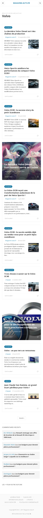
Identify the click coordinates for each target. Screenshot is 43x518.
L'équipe (8, 280)
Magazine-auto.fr (10, 37)
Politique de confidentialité (28, 502)
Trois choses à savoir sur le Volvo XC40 (19, 275)
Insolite (7, 381)
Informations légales (16, 500)
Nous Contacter (10, 502)
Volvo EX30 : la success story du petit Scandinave (19, 111)
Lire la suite (8, 54)
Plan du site (27, 497)
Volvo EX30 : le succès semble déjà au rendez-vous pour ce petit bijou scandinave (20, 234)
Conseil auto (9, 270)
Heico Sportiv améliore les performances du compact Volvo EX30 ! (19, 70)
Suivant (21, 418)
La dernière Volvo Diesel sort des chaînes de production (19, 32)
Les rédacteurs (15, 497)
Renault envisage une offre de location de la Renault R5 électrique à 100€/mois (20, 435)
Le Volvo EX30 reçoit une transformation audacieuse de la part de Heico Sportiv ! (19, 193)
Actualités (8, 27)
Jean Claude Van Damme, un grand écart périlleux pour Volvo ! (20, 386)
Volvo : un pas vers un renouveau (19, 350)
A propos (30, 500)
